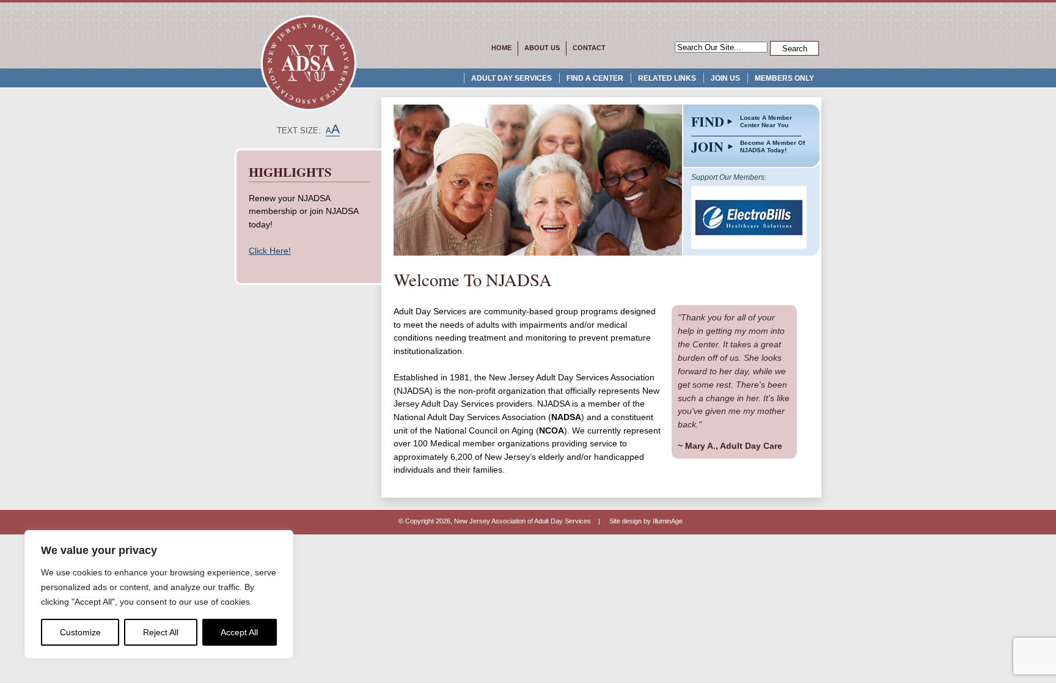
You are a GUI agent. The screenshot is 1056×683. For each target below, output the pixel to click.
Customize (80, 632)
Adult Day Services (511, 78)
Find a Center (594, 78)
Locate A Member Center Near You (766, 121)
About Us (542, 47)
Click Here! (270, 251)
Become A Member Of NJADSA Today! (772, 146)
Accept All (239, 632)
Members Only (784, 78)
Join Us (725, 78)
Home (501, 47)
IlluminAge (668, 521)
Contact (589, 47)
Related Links (667, 78)
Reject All (160, 632)
